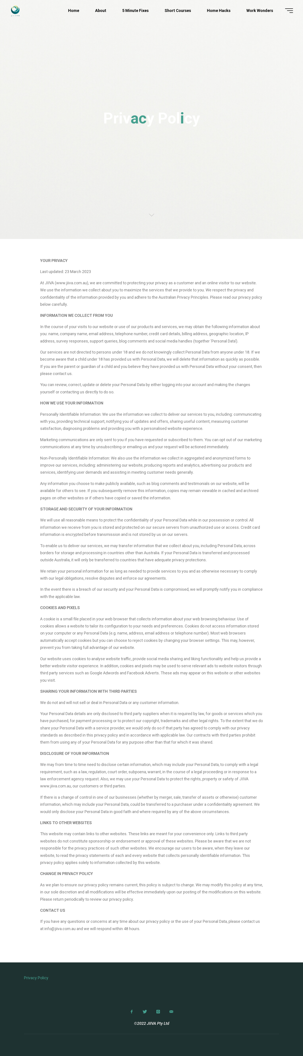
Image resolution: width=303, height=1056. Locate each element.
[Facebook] (131, 1011)
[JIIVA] (15, 10)
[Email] (171, 1011)
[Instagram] (158, 1011)
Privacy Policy (36, 977)
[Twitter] (145, 1011)
